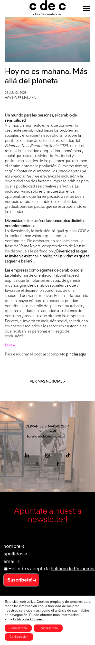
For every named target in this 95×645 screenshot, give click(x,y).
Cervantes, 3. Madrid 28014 (47, 426)
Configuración (19, 636)
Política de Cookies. (28, 619)
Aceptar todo (18, 628)
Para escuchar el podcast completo (45, 354)
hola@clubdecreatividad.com (47, 436)
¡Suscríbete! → (21, 580)
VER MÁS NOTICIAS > (47, 381)
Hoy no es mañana (20, 98)
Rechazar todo (48, 628)
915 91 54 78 (47, 431)
